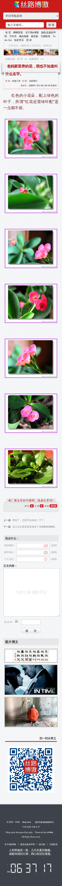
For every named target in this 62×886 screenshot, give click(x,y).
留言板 (34, 36)
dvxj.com (26, 822)
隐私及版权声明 (27, 844)
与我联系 (45, 36)
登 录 (29, 40)
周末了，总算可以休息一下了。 (29, 520)
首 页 (8, 32)
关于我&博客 (32, 32)
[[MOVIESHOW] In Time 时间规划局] (31, 679)
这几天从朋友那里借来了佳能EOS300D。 (34, 526)
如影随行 (34, 59)
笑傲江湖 (16, 81)
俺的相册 (24, 36)
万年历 (13, 36)
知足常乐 (19, 40)
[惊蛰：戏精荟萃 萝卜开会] (31, 656)
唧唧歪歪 (18, 32)
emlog (50, 832)
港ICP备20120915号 (44, 822)
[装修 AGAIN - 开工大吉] (31, 712)
